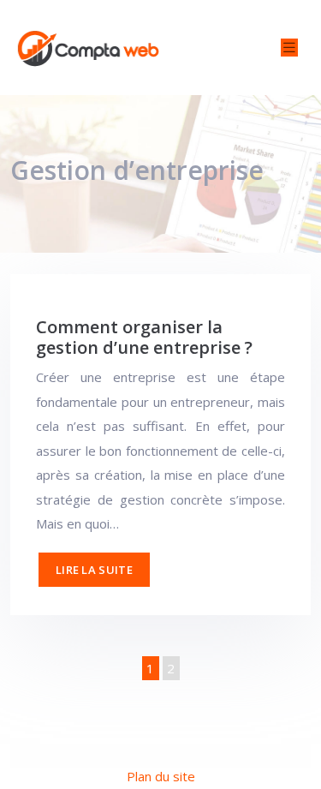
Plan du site (161, 776)
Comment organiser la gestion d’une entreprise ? (144, 337)
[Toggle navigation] (289, 47)
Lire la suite (94, 569)
